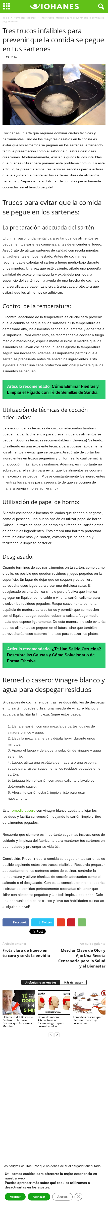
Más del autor (73, 982)
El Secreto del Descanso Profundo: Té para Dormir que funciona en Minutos (18, 1021)
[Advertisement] (54, 1101)
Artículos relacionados (40, 982)
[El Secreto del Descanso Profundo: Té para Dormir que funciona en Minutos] (19, 1002)
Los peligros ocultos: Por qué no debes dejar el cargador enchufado (51, 1166)
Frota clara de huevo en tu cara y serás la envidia (26, 953)
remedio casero (23, 810)
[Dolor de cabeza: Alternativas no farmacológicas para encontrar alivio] (54, 1002)
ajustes (43, 1187)
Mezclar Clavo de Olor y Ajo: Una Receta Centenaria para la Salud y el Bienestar (81, 958)
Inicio (6, 17)
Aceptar (15, 1197)
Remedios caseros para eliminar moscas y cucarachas (88, 1020)
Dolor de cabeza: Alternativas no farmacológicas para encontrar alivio (51, 1021)
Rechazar (39, 1197)
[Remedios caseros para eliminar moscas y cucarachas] (89, 1002)
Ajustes (62, 1197)
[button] (100, 6)
